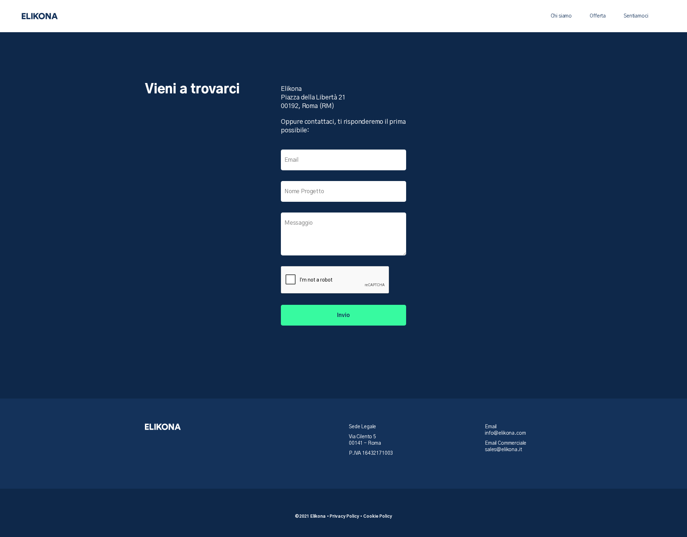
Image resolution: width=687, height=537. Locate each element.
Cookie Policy (377, 516)
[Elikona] (39, 16)
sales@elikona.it (503, 449)
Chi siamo (561, 16)
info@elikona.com (505, 433)
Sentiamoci (636, 16)
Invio (343, 315)
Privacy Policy (344, 516)
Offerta (598, 16)
